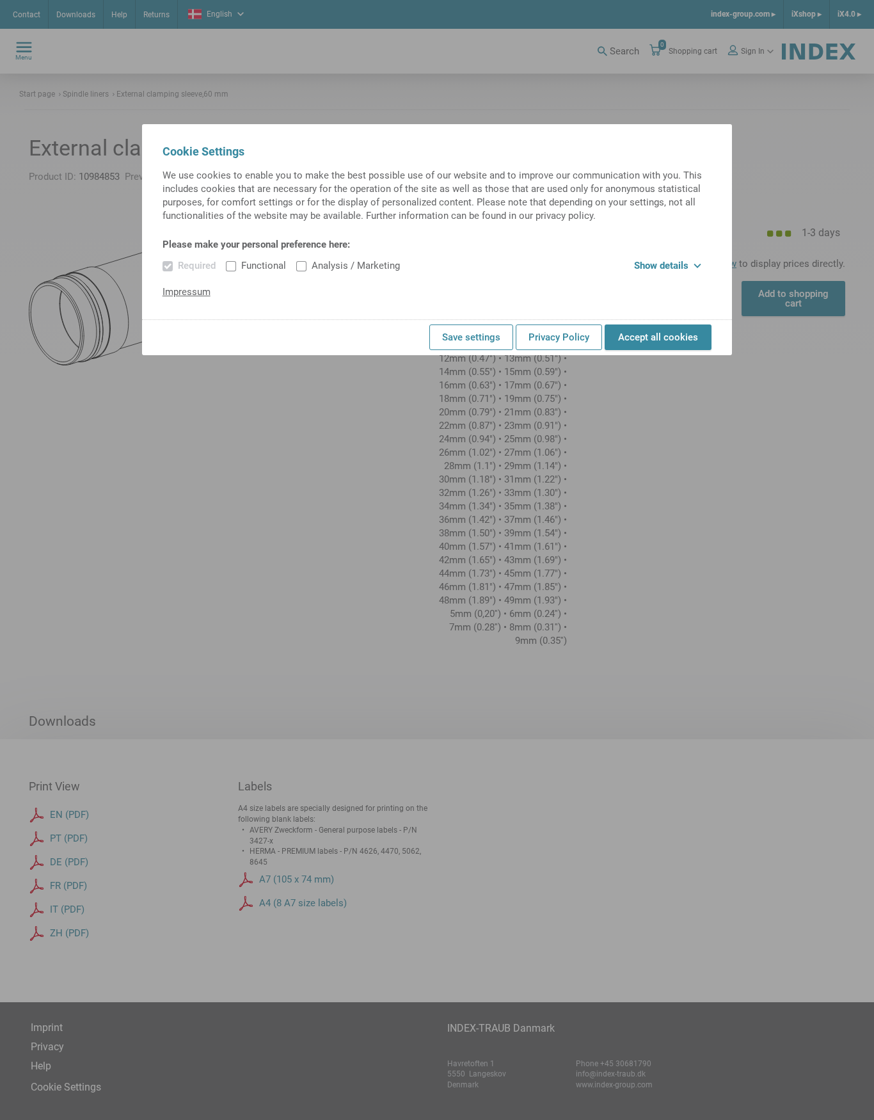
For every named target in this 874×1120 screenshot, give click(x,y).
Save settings (471, 337)
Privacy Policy (558, 337)
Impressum (187, 292)
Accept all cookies (658, 337)
